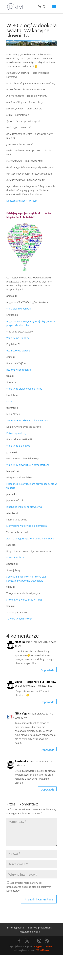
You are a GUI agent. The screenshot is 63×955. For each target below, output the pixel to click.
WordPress (42, 950)
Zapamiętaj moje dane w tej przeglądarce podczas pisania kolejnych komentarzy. (28, 886)
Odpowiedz (47, 670)
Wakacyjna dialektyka (18, 445)
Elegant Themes (43, 946)
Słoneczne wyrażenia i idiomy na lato (27, 420)
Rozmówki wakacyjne (18, 350)
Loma (9, 401)
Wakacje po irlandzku (18, 338)
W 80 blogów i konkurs (19, 308)
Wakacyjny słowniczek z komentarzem (27, 464)
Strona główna (15, 927)
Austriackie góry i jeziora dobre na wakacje (30, 538)
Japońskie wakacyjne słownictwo (24, 506)
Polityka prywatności (40, 927)
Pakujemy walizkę (16, 433)
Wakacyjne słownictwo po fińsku (24, 388)
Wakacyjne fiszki (15, 557)
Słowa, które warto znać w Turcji (24, 599)
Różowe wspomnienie (18, 369)
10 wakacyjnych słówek (19, 618)
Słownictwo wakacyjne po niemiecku (26, 525)
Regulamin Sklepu (29, 931)
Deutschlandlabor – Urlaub (21, 200)
